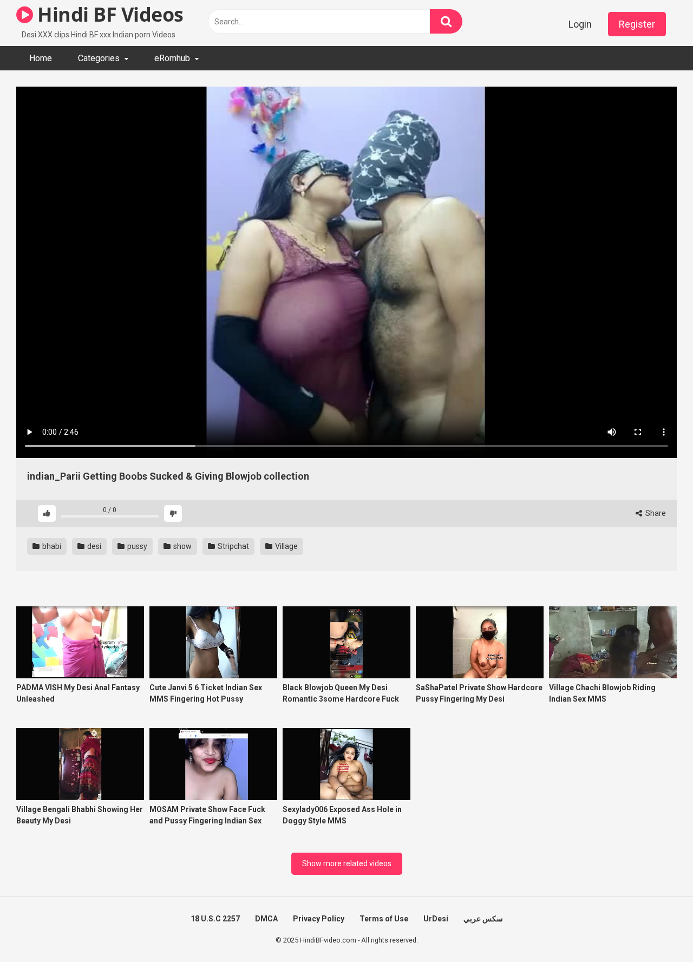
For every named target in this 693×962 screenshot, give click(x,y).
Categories (99, 58)
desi (93, 546)
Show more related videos (346, 863)
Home (40, 58)
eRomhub (172, 58)
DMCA (266, 918)
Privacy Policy (318, 918)
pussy (136, 546)
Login (580, 24)
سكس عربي (483, 918)
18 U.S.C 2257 (215, 918)
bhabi (51, 546)
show (182, 546)
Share (655, 513)
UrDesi (435, 918)
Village (285, 546)
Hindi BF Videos (108, 14)
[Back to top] (656, 929)
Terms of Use (383, 918)
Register (637, 24)
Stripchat (232, 546)
